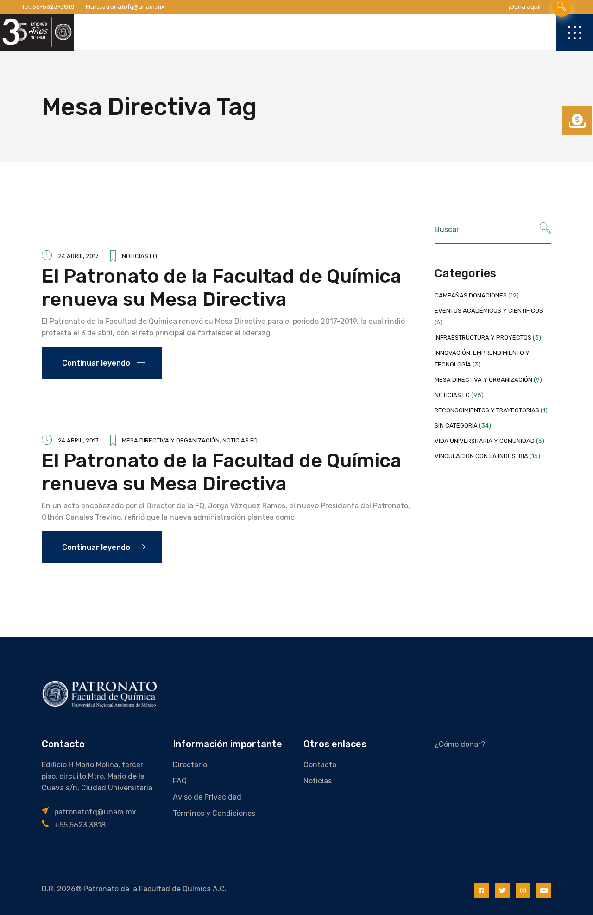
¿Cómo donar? (460, 744)
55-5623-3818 (53, 6)
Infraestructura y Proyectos (483, 337)
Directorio (190, 764)
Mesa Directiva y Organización (171, 440)
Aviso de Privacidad (207, 797)
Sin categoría (456, 425)
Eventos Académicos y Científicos (489, 310)
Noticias (317, 780)
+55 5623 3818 (80, 824)
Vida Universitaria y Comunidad (485, 440)
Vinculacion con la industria (481, 456)
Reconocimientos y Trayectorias (487, 410)
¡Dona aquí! (525, 6)
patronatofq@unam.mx (131, 6)
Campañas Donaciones (471, 295)
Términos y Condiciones (214, 813)
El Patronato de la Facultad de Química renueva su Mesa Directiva (222, 288)
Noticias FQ (139, 255)
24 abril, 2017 (78, 255)
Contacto (319, 764)
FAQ (180, 780)
